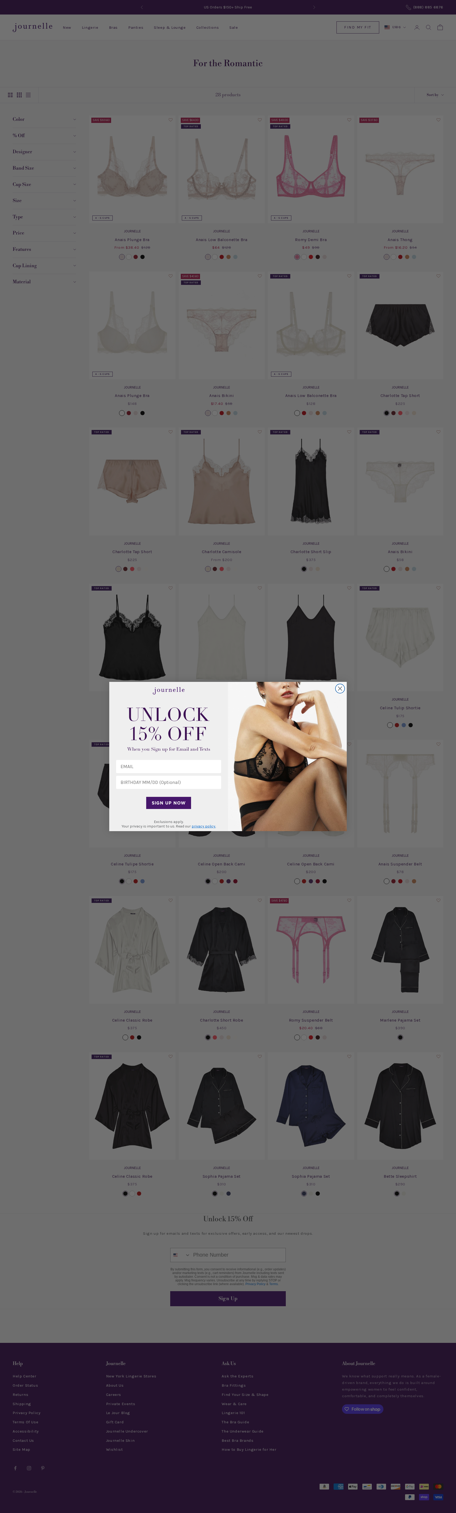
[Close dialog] (340, 688)
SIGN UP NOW (169, 803)
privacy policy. (204, 826)
